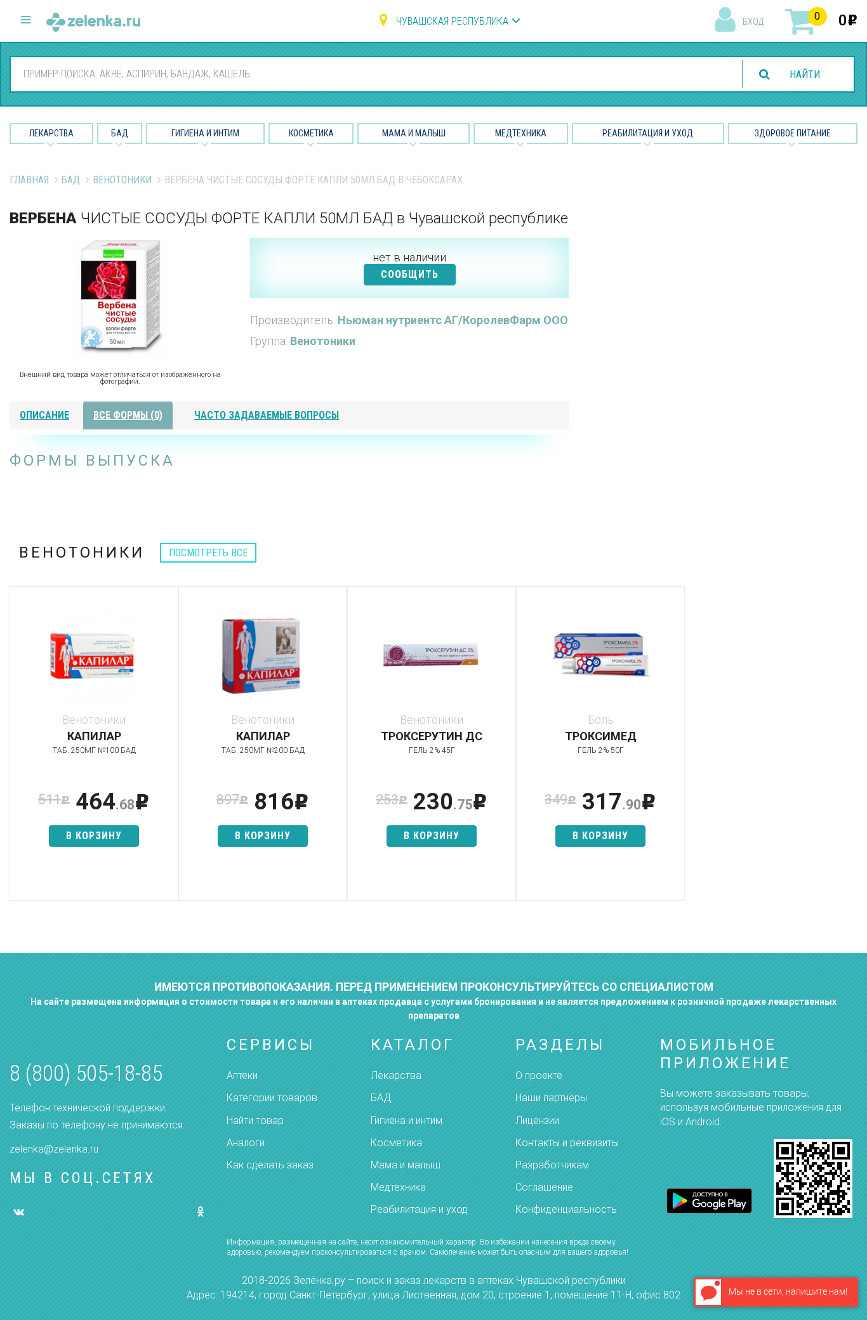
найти (805, 75)
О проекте (538, 1075)
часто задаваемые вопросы (266, 415)
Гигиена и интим (406, 1120)
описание (44, 415)
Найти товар (255, 1120)
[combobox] (369, 73)
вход (753, 21)
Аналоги (246, 1143)
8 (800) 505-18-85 (86, 1074)
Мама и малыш (414, 133)
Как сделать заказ (270, 1165)
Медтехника (520, 133)
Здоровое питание (793, 133)
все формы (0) (127, 415)
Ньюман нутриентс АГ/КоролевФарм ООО (453, 320)
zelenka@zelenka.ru (54, 1149)
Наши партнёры (551, 1098)
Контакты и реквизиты (567, 1143)
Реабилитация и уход (647, 133)
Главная (29, 180)
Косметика (311, 133)
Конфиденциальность (566, 1209)
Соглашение (544, 1187)
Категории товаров (272, 1098)
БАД (119, 133)
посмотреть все (208, 553)
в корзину (94, 836)
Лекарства (51, 133)
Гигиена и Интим (205, 133)
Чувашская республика (452, 21)
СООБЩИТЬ (410, 274)
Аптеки (242, 1075)
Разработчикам (552, 1165)
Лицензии (537, 1120)
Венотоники (122, 180)
